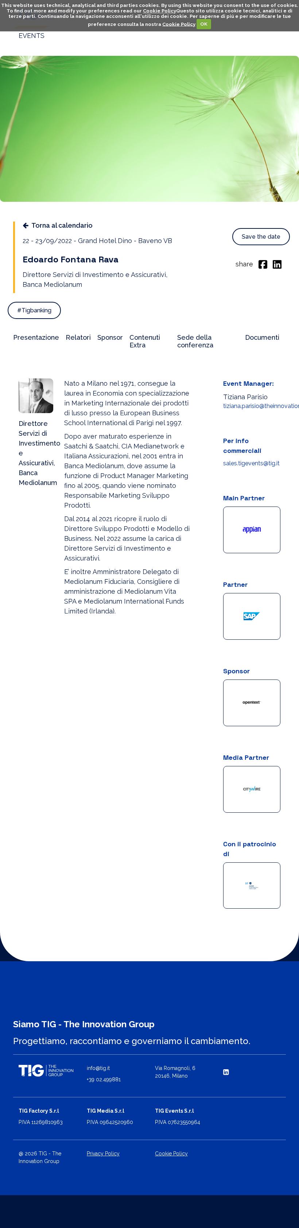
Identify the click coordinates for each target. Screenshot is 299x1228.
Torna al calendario (62, 225)
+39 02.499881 (104, 1079)
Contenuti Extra (144, 341)
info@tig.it (98, 1068)
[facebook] (263, 263)
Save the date (261, 236)
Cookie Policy (159, 11)
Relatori (78, 337)
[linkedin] (277, 263)
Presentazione (36, 337)
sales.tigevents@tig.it (251, 463)
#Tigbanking (34, 310)
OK (203, 24)
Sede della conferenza (195, 341)
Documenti (262, 337)
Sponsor (110, 337)
